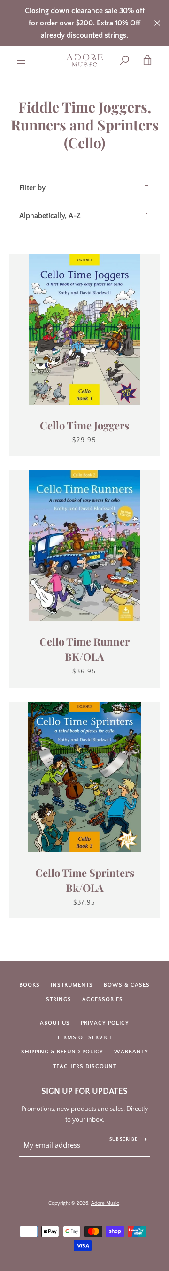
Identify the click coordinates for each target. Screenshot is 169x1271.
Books (29, 985)
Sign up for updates (84, 1091)
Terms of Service (85, 1038)
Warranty (131, 1052)
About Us (55, 1023)
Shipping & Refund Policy (62, 1052)
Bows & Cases (127, 985)
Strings (58, 999)
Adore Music (105, 1203)
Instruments (72, 985)
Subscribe (123, 1139)
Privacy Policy (105, 1023)
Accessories (102, 999)
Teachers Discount (84, 1066)
